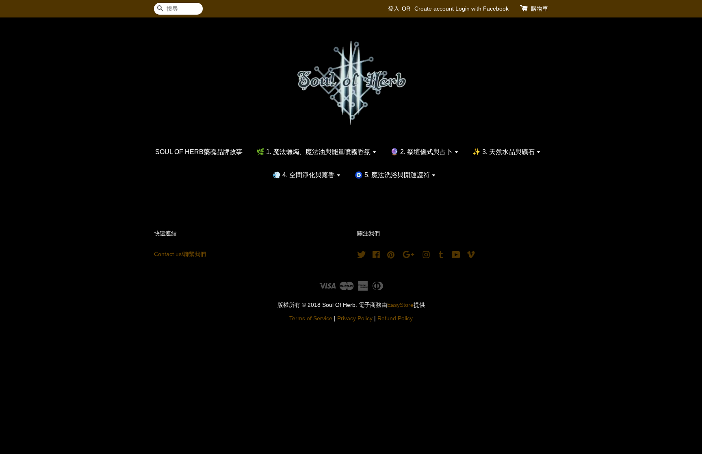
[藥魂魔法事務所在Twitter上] (361, 256)
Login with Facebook (482, 8)
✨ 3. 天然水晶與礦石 (504, 151)
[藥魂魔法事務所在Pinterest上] (390, 256)
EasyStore (400, 305)
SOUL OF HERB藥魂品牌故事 (199, 151)
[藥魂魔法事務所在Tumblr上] (441, 256)
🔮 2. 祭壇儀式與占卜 (422, 151)
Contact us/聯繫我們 (180, 254)
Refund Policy (395, 318)
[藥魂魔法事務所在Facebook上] (376, 256)
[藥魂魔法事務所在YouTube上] (456, 256)
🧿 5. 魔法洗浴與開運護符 (393, 175)
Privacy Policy (355, 318)
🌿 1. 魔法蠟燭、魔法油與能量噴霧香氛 (314, 151)
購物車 (539, 8)
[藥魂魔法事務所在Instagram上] (426, 256)
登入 (393, 8)
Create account (434, 8)
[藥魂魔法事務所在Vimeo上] (470, 256)
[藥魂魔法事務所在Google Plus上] (408, 256)
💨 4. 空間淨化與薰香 (304, 175)
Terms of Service (310, 318)
